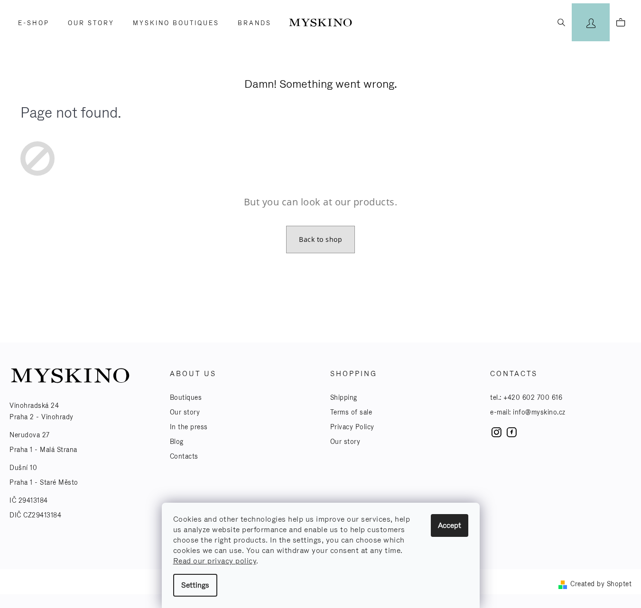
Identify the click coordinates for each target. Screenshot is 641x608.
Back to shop (320, 239)
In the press (189, 427)
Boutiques (186, 397)
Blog (177, 441)
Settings (195, 585)
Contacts (184, 456)
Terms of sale (351, 412)
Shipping (343, 397)
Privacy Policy (352, 427)
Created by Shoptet (601, 584)
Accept (449, 525)
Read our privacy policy (215, 561)
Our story (185, 412)
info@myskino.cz (539, 412)
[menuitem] (31, 23)
